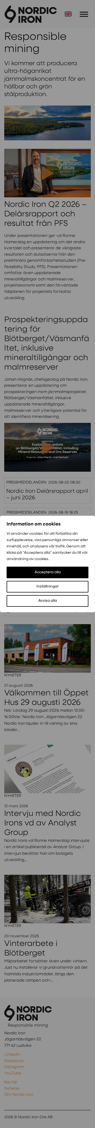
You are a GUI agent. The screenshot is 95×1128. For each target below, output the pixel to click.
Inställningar (47, 587)
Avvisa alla (47, 601)
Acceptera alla (48, 572)
